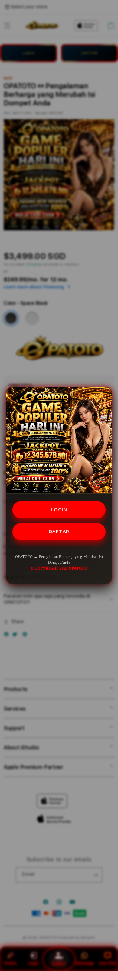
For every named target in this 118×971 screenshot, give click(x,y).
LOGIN (59, 509)
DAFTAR (59, 531)
